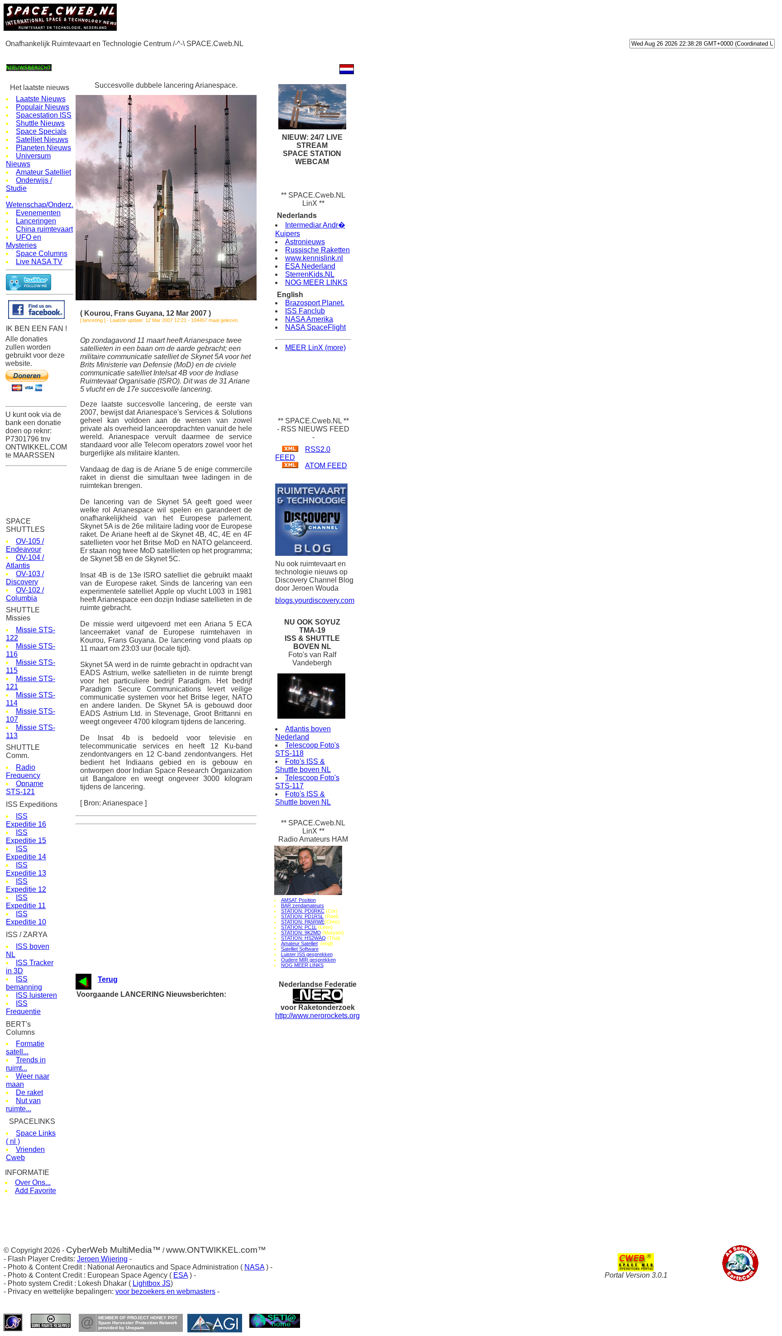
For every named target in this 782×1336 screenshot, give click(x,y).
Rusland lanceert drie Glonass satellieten (177, 1021)
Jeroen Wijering (102, 1259)
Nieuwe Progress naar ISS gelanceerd (173, 1055)
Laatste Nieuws (41, 99)
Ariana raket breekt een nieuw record (171, 1158)
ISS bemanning (24, 983)
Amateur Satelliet (43, 172)
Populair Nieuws (42, 107)
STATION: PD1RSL (302, 916)
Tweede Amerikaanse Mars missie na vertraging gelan (194, 1218)
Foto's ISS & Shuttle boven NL (303, 765)
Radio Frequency (23, 771)
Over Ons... (33, 1182)
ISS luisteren (36, 995)
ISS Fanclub (305, 311)
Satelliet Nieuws (42, 139)
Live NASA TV (39, 261)
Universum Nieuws (28, 160)
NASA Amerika (309, 319)
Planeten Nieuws (43, 148)
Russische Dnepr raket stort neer (167, 1124)
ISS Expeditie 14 (26, 853)
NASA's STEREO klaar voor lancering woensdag (187, 1046)
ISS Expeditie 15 (26, 836)
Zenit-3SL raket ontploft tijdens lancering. (177, 1012)
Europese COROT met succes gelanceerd (179, 1029)
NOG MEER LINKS (316, 282)
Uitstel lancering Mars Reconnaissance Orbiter (184, 1210)
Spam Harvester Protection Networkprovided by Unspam (137, 1325)
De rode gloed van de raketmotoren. (170, 1149)
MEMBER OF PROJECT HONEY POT (137, 1317)
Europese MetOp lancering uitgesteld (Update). (185, 1141)
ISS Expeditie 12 (26, 885)
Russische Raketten (317, 250)
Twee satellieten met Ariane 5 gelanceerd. (178, 1107)
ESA (180, 1275)
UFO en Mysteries (23, 241)
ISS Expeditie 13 (26, 869)
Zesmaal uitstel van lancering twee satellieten (183, 1167)
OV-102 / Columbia (25, 594)
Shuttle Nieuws (40, 123)
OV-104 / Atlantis (25, 561)
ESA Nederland (310, 266)
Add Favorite (35, 1190)
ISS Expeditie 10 (26, 918)
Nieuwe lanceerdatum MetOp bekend (172, 1089)
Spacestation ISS (44, 115)
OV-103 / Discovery (25, 578)
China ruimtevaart (44, 229)
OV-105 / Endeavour (25, 545)
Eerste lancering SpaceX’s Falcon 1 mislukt (181, 1175)
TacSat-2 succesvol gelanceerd (165, 1038)
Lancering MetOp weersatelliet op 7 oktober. (181, 1115)
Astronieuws (305, 242)
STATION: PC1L (299, 927)
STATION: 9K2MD (301, 932)
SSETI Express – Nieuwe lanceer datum (176, 1201)
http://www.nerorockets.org (317, 1015)
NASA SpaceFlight (315, 327)
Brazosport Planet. (314, 303)
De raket (29, 1092)
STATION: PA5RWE (302, 921)
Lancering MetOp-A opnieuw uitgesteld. (175, 1132)
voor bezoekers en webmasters (165, 1291)
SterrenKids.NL (309, 274)
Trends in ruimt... (26, 1064)
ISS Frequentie (23, 1007)
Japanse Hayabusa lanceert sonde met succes (185, 1184)
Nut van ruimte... (23, 1105)
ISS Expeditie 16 (26, 820)
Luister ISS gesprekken (307, 954)
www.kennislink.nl (314, 258)
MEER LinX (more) (315, 347)
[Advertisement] (168, 55)
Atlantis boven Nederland (303, 733)
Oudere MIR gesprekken (308, 959)
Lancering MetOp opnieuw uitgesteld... (174, 1081)
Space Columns (41, 253)
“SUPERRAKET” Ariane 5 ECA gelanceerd (179, 1192)
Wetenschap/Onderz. (39, 204)
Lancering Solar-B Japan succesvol (170, 1098)
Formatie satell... (25, 1048)
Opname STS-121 (24, 788)
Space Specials (41, 131)
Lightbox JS (152, 1283)
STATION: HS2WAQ (303, 938)
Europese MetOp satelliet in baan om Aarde (181, 1064)
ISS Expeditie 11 (26, 902)
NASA (254, 1267)
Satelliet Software (300, 949)
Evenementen (38, 213)
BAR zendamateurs (302, 905)
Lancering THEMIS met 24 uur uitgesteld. (178, 1003)
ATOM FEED (326, 465)
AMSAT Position (298, 900)
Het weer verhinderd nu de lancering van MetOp (186, 1072)
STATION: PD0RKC (302, 911)
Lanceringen (36, 221)
